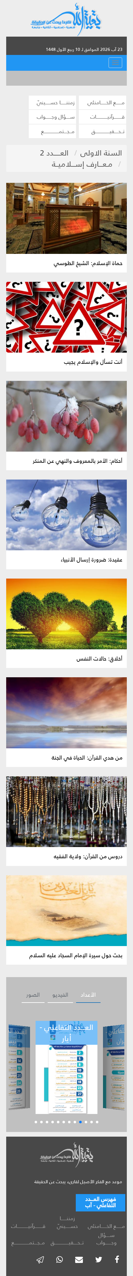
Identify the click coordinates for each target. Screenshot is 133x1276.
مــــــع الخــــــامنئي (106, 102)
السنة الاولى (101, 153)
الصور (33, 994)
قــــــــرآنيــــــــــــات (107, 117)
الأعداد (88, 994)
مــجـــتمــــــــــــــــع (58, 131)
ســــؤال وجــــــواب (56, 117)
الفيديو (60, 994)
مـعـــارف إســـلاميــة (82, 164)
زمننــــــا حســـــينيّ (56, 102)
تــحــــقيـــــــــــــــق (108, 131)
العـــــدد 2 (54, 153)
